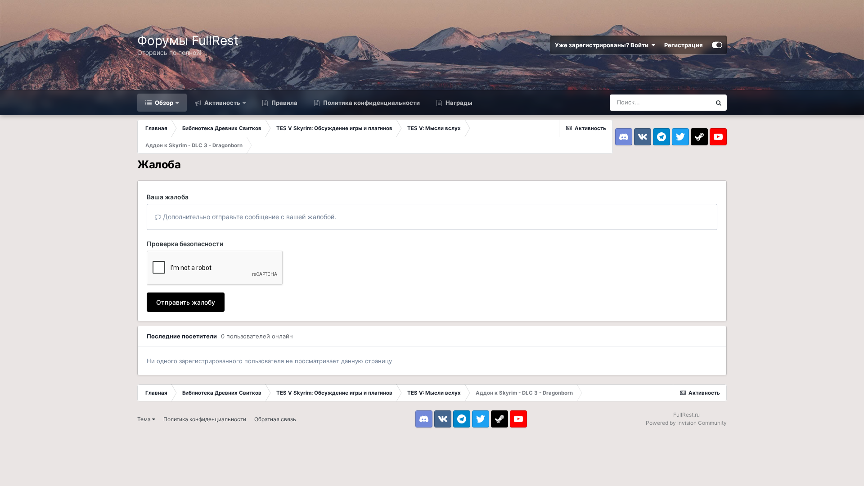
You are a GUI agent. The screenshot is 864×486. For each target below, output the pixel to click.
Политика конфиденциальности (371, 102)
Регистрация (683, 45)
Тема (144, 419)
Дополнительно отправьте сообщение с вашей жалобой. (248, 216)
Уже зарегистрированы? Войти (603, 45)
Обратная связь (275, 419)
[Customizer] (717, 45)
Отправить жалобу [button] (185, 302)
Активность (221, 102)
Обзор (163, 102)
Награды (458, 102)
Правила (283, 102)
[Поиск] (719, 102)
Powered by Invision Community (686, 422)
